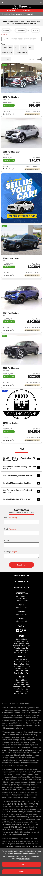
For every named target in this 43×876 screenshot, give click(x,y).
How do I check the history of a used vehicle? (19, 468)
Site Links (20, 582)
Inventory (20, 576)
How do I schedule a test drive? (17, 499)
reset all (4, 35)
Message (11, 552)
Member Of (20, 587)
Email (10, 529)
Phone (6, 540)
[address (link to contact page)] (2, 2)
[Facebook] (17, 630)
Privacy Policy (24, 859)
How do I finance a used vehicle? (17, 483)
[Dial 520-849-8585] (7, 2)
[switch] (40, 2)
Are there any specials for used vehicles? (17, 491)
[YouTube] (25, 630)
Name (10, 518)
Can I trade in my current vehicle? (18, 476)
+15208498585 (21, 607)
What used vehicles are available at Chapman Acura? (19, 459)
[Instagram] (21, 630)
